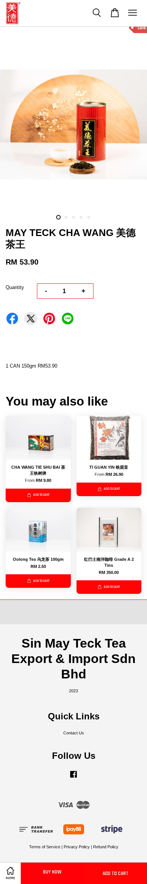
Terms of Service (44, 847)
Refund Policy (105, 847)
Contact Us (73, 733)
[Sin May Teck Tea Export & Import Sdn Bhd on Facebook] (73, 778)
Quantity (15, 287)
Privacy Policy (77, 847)
